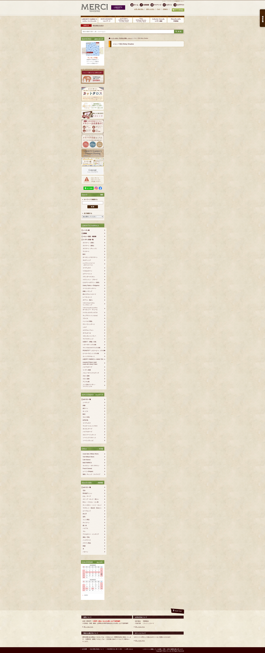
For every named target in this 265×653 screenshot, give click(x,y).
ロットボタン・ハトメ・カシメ (92, 505)
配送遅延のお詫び (98, 25)
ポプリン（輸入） (88, 300)
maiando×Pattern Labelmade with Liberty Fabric (90, 363)
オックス (85, 411)
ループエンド (87, 511)
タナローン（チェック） (90, 248)
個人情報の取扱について (97, 649)
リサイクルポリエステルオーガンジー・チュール (90, 308)
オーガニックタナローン (90, 257)
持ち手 (85, 514)
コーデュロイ (87, 268)
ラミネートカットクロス (90, 426)
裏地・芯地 (86, 537)
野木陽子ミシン (87, 493)
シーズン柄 (86, 230)
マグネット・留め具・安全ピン (92, 508)
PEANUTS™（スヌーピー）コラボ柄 (94, 350)
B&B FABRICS (87, 462)
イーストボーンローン (89, 288)
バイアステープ (87, 367)
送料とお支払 (150, 9)
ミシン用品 (86, 519)
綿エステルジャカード (89, 294)
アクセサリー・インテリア (91, 534)
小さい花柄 (86, 379)
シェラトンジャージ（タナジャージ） (89, 264)
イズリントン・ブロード (90, 279)
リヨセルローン (87, 271)
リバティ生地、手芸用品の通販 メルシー (121, 38)
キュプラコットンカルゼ (90, 315)
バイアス (85, 528)
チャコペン (86, 522)
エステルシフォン (88, 330)
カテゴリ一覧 (87, 399)
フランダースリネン (89, 276)
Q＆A (158, 9)
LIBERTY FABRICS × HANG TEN (93, 359)
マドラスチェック (88, 339)
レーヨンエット (87, 297)
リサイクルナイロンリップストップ (89, 304)
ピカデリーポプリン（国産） (91, 282)
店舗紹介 (165, 9)
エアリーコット (87, 274)
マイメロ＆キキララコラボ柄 (91, 347)
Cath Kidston (86, 459)
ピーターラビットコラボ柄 (91, 353)
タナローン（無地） (89, 245)
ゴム (84, 531)
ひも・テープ (87, 496)
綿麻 (84, 405)
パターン (85, 552)
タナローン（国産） (89, 242)
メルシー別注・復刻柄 (89, 236)
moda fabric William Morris (91, 454)
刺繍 (84, 546)
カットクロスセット (89, 356)
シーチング (86, 402)
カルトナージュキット (89, 434)
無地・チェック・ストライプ (91, 474)
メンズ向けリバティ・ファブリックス (89, 385)
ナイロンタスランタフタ (90, 312)
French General (87, 468)
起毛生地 (85, 420)
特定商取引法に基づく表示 (114, 649)
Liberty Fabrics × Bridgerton (91, 285)
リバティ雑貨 (87, 370)
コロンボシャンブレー (89, 336)
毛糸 (84, 490)
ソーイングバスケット (89, 437)
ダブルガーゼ (87, 333)
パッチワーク (87, 540)
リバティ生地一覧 (88, 239)
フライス (85, 318)
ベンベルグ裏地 (87, 321)
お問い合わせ (129, 649)
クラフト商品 (87, 543)
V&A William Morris (88, 457)
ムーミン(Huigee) (88, 471)
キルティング (87, 260)
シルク (85, 327)
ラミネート (86, 251)
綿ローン (85, 408)
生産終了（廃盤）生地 (89, 342)
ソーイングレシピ (88, 440)
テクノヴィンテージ (89, 324)
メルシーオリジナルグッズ (91, 373)
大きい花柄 (86, 376)
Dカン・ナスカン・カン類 (90, 502)
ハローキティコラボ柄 (89, 344)
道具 (84, 516)
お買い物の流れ (139, 9)
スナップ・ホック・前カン (91, 499)
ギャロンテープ (87, 429)
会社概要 (84, 649)
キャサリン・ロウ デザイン (91, 465)
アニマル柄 (86, 381)
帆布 (84, 254)
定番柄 (85, 233)
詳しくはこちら (88, 627)
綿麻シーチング (87, 291)
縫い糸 (85, 525)
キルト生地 (86, 417)
